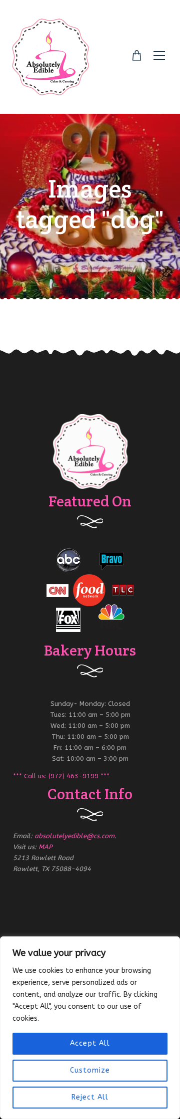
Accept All (90, 1043)
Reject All (90, 1097)
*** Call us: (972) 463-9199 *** (61, 776)
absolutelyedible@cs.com (74, 836)
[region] (90, 1027)
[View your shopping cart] (137, 56)
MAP (45, 847)
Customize (90, 1070)
